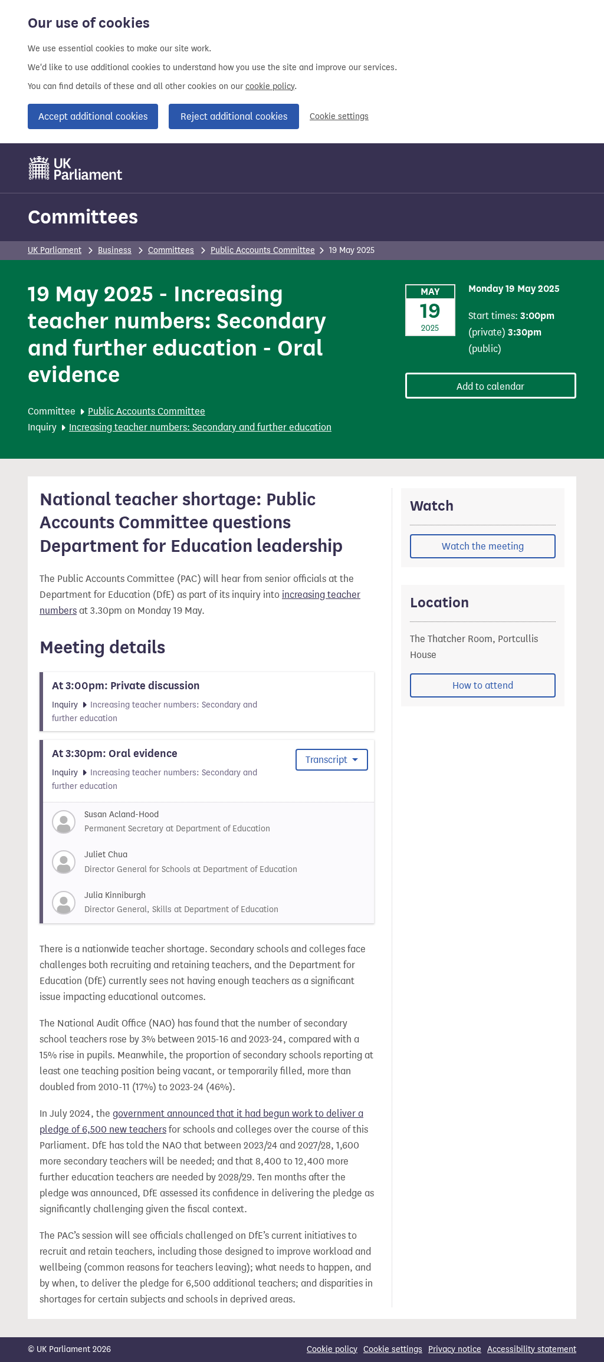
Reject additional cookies (233, 116)
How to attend (482, 685)
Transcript (328, 759)
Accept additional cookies (92, 116)
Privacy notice (454, 1349)
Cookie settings (339, 116)
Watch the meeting (483, 546)
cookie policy (269, 86)
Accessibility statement (531, 1349)
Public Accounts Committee (263, 250)
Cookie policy (332, 1349)
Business (115, 250)
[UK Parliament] (76, 168)
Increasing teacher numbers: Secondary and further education (200, 427)
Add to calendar (490, 386)
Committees (83, 217)
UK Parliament (54, 250)
